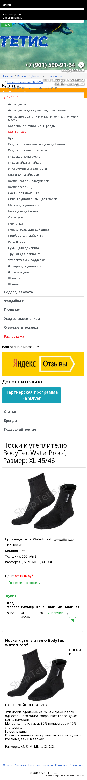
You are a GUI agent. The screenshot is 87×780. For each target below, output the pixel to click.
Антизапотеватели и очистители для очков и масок (43, 118)
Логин (7, 5)
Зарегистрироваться (16, 14)
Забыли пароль (13, 17)
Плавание (12, 309)
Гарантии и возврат (40, 765)
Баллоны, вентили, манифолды (31, 126)
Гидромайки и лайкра (24, 162)
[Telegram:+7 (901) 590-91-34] (81, 65)
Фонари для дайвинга (24, 266)
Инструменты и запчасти (27, 168)
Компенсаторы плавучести (28, 181)
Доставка (20, 765)
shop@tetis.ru (72, 70)
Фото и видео (18, 272)
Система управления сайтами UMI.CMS (65, 776)
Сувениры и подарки (21, 327)
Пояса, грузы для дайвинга (28, 229)
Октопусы (15, 217)
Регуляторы (17, 241)
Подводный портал (20, 429)
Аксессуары (17, 104)
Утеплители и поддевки (26, 260)
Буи (11, 138)
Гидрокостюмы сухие (24, 156)
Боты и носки (54, 76)
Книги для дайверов (23, 174)
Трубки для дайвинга (24, 254)
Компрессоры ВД (21, 187)
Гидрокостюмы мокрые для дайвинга (36, 144)
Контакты (61, 765)
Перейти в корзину (26, 583)
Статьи (10, 411)
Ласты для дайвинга (23, 193)
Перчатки (15, 223)
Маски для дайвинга (23, 205)
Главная (8, 76)
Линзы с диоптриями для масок (32, 199)
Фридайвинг (14, 301)
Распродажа (14, 336)
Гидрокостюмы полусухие (28, 150)
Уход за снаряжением (22, 318)
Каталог (22, 76)
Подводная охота (18, 292)
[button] (31, 395)
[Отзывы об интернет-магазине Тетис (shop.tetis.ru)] (43, 363)
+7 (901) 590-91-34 (50, 65)
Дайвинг (36, 76)
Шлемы (13, 284)
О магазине (76, 765)
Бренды (10, 420)
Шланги (14, 278)
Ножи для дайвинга (23, 211)
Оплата (7, 765)
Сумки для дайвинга (23, 248)
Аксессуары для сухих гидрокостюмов (37, 110)
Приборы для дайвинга (25, 235)
